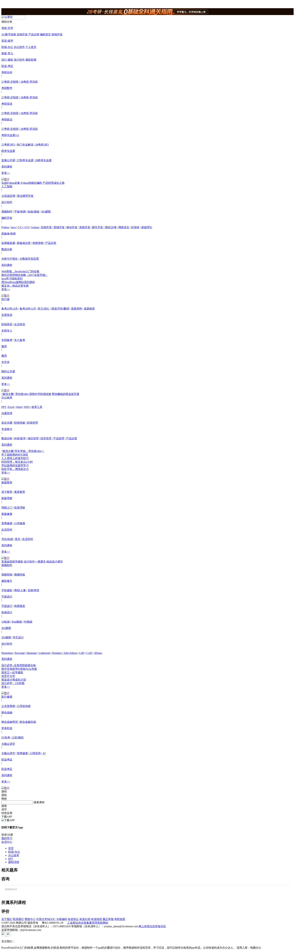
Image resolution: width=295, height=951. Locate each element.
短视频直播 (8, 243)
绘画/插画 (33, 211)
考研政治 (6, 119)
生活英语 (19, 324)
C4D (81, 653)
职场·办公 (7, 47)
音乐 (17, 539)
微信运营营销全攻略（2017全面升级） (24, 274)
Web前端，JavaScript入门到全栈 (20, 271)
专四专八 (6, 330)
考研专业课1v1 (10, 135)
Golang (35, 227)
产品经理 (58, 438)
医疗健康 (6, 696)
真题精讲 (89, 308)
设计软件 (19, 59)
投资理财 (19, 507)
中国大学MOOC (45, 919)
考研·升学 (7, 28)
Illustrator (32, 653)
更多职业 (6, 728)
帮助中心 (30, 919)
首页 (11, 848)
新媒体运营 (24, 243)
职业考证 (6, 759)
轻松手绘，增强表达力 (15, 469)
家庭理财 (6, 498)
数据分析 (6, 249)
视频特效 (19, 574)
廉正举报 (108, 919)
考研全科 (6, 72)
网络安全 (123, 227)
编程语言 (45, 34)
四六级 (5, 299)
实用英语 (6, 314)
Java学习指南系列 (12, 278)
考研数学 (6, 88)
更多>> (5, 173)
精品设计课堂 (54, 561)
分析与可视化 (9, 258)
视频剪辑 (6, 574)
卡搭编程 (61, 919)
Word (19, 407)
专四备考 (6, 340)
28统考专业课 (43, 160)
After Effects (70, 653)
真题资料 (76, 308)
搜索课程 (39, 802)
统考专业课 (8, 150)
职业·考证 (7, 66)
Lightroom (44, 653)
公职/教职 (18, 737)
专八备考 (19, 340)
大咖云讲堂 (8, 743)
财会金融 (6, 712)
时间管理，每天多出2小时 (17, 461)
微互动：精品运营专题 (15, 285)
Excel (11, 407)
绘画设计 (6, 612)
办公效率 (6, 397)
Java (13, 227)
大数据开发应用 (29, 258)
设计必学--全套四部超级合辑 (18, 665)
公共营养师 (8, 706)
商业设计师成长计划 (13, 679)
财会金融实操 (28, 721)
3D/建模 (46, 211)
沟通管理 (6, 413)
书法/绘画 (7, 539)
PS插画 (28, 621)
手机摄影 (6, 590)
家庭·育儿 (7, 53)
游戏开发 (84, 227)
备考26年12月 (28, 308)
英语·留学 (7, 40)
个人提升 (30, 47)
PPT (3, 407)
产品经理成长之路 (54, 182)
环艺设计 (18, 637)
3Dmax (98, 653)
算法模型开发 (25, 195)
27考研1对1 (8, 144)
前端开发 (57, 34)
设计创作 (6, 202)
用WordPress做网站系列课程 (18, 282)
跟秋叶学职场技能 (40, 394)
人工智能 (6, 186)
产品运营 (33, 34)
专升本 (5, 362)
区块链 (135, 227)
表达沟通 (6, 422)
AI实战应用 (8, 195)
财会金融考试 (9, 721)
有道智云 (73, 919)
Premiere (57, 653)
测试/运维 (110, 227)
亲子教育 (6, 491)
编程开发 (6, 217)
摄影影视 (30, 59)
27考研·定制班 (10, 81)
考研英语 (6, 103)
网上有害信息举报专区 (152, 926)
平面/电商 (20, 211)
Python (5, 227)
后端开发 (22, 34)
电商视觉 (19, 606)
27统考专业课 (25, 160)
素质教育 (19, 491)
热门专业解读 (25, 144)
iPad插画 (17, 621)
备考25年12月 (9, 308)
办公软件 (19, 47)
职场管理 (32, 422)
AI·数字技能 (8, 34)
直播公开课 (8, 160)
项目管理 (33, 438)
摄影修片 (6, 580)
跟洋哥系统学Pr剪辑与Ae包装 (19, 668)
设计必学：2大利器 (13, 683)
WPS (27, 407)
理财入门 (6, 507)
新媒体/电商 (8, 233)
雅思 (4, 346)
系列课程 (6, 166)
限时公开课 (8, 371)
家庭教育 (6, 482)
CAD (89, 653)
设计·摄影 (7, 59)
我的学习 (6, 838)
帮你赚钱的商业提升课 (65, 394)
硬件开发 (97, 227)
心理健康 (19, 523)
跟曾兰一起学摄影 (12, 672)
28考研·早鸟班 (29, 81)
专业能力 (6, 429)
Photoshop (7, 653)
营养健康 (6, 523)
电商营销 (37, 243)
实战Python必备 (10, 182)
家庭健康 (6, 513)
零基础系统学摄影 (12, 561)
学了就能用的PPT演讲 (14, 454)
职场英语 (6, 324)
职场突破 (19, 422)
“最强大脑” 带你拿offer (15, 394)
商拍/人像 (20, 590)
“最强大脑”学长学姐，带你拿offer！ (22, 451)
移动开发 (71, 227)
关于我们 (6, 919)
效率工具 (36, 407)
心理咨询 (35, 753)
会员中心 (6, 841)
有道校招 (96, 919)
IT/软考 (5, 737)
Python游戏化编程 (31, 182)
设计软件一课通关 (35, 561)
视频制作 (6, 211)
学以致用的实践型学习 (15, 465)
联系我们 (18, 919)
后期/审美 (33, 590)
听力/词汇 (44, 308)
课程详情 (13, 862)
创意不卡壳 (8, 676)
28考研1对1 (42, 144)
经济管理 (45, 438)
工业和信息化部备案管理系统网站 (87, 922)
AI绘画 (5, 621)
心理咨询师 (24, 706)
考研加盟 (119, 919)
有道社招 (84, 919)
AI (44, 753)
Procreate (20, 653)
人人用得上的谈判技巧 (15, 458)
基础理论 (146, 227)
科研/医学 (20, 438)
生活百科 (6, 529)
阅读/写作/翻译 (60, 308)
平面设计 (6, 596)
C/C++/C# (23, 227)
